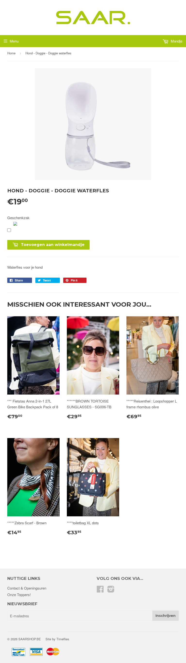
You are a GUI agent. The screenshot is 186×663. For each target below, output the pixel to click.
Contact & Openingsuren (26, 588)
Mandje (176, 40)
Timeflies (62, 639)
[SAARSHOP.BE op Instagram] (111, 590)
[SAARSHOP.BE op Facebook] (100, 590)
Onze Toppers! (19, 594)
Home (11, 53)
